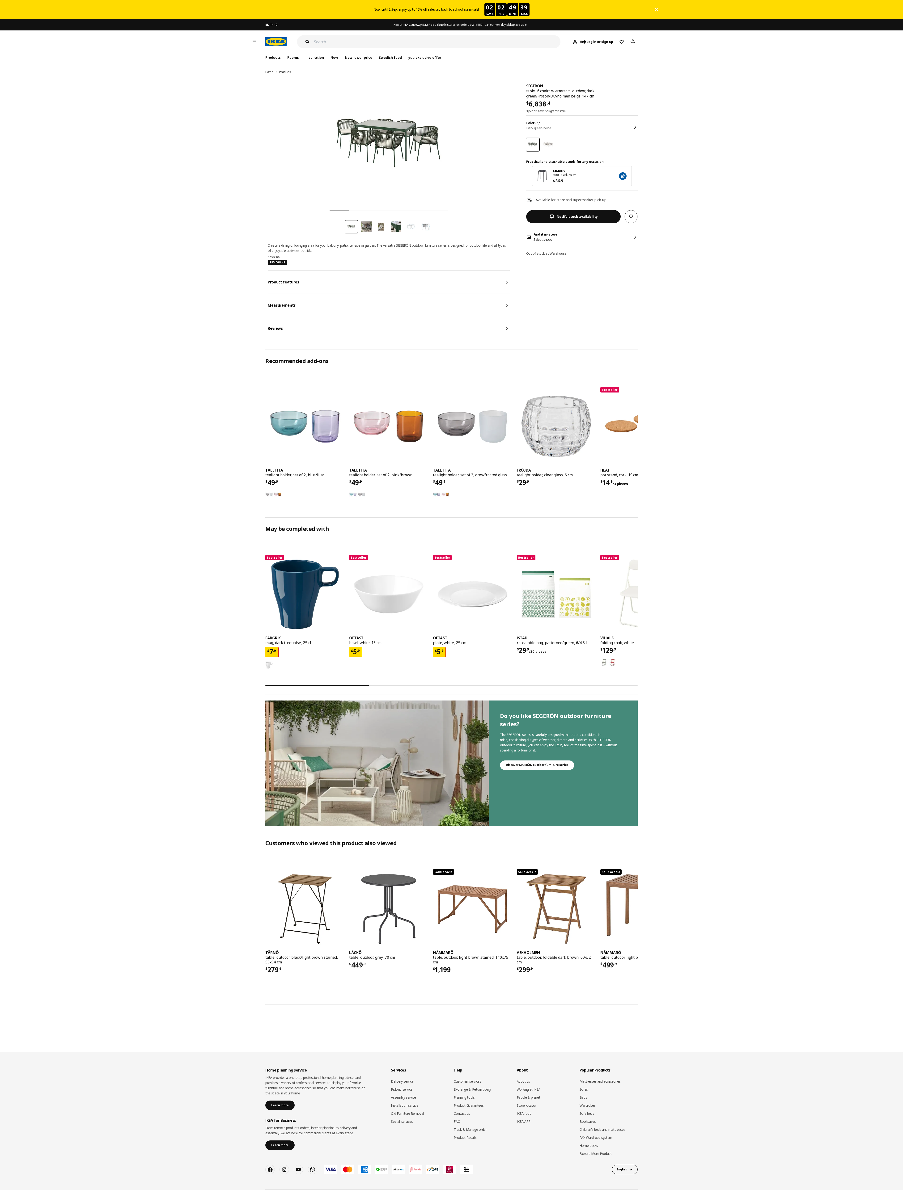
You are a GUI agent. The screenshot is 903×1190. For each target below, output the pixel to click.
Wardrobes (588, 1105)
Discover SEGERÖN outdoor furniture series (537, 765)
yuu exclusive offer (424, 57)
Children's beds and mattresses (602, 1129)
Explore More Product (596, 1153)
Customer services (467, 1081)
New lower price (358, 57)
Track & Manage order (470, 1129)
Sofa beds (587, 1113)
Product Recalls (465, 1137)
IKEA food (524, 1113)
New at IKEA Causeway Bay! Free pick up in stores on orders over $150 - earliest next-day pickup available (460, 25)
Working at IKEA (528, 1089)
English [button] (622, 1169)
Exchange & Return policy (472, 1089)
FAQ (457, 1121)
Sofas (584, 1089)
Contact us (462, 1113)
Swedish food (390, 57)
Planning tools (464, 1097)
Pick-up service (401, 1089)
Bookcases (588, 1121)
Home (269, 72)
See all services (402, 1121)
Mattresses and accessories (600, 1081)
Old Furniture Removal (407, 1113)
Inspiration (314, 57)
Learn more (280, 1105)
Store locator (526, 1105)
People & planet (528, 1097)
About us (523, 1081)
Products (285, 72)
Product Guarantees (468, 1105)
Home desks (589, 1145)
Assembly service (403, 1097)
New (334, 57)
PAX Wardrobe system (596, 1137)
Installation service (404, 1105)
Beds (583, 1097)
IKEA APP (523, 1121)
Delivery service (402, 1081)
